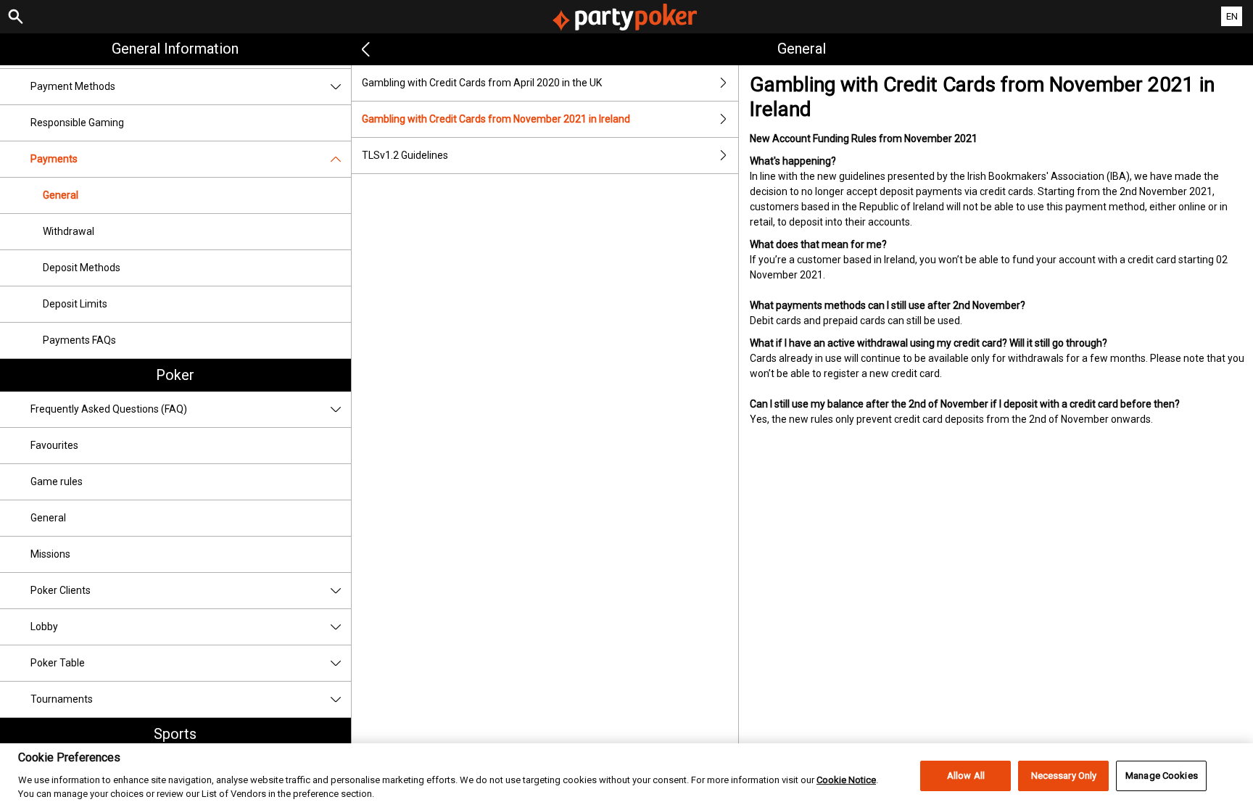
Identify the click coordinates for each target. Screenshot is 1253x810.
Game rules (56, 481)
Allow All (966, 775)
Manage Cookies (1161, 775)
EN (1232, 16)
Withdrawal (68, 231)
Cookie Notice (846, 779)
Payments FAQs (79, 340)
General (60, 195)
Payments (54, 159)
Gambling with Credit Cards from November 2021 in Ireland (496, 119)
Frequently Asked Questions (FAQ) (108, 409)
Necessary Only (1064, 775)
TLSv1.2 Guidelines (405, 155)
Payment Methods (72, 86)
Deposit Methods (81, 267)
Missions (50, 554)
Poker (175, 375)
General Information (175, 48)
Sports (175, 734)
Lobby (44, 626)
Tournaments (61, 699)
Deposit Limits (75, 304)
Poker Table (57, 663)
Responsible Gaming (77, 122)
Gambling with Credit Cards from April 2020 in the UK (482, 82)
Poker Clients (60, 590)
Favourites (54, 445)
